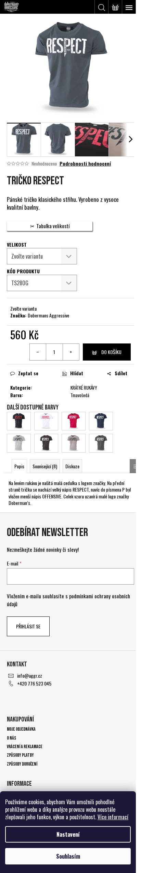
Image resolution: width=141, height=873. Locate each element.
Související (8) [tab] (45, 466)
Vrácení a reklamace (24, 746)
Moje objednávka (21, 729)
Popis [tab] (19, 466)
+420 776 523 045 (34, 683)
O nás (11, 738)
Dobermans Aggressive (48, 315)
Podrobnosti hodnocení (85, 163)
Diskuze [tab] (72, 466)
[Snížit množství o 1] (38, 352)
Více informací (113, 817)
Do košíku (111, 351)
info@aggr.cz (29, 675)
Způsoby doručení (22, 764)
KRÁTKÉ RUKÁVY (83, 387)
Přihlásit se (28, 626)
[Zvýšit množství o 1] (71, 352)
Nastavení (68, 834)
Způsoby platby (20, 755)
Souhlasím (68, 856)
